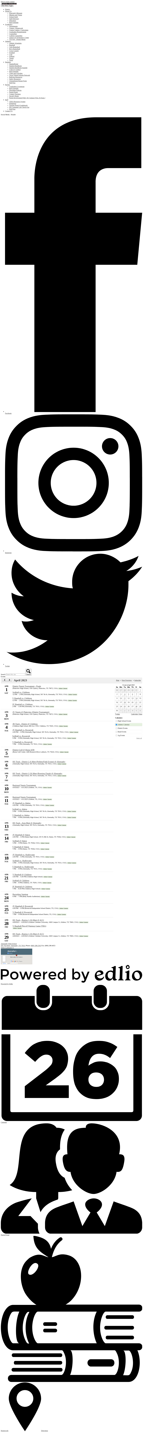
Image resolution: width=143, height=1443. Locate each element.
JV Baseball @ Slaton (21, 835)
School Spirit (13, 17)
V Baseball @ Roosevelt (22, 912)
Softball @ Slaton (20, 841)
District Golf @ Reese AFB (23, 750)
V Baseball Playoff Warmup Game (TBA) (29, 926)
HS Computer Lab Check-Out (19, 107)
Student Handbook (15, 66)
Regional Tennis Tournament (24, 785)
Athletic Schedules (15, 43)
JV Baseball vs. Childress (22, 704)
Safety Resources (15, 79)
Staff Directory (14, 19)
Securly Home (14, 96)
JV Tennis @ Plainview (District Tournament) (31, 712)
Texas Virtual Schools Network (19, 75)
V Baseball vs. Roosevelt (22, 742)
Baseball (12, 45)
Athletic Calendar (123, 725)
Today (117, 714)
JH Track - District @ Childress (25, 724)
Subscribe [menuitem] (137, 680)
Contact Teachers (15, 94)
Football (12, 53)
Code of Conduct (15, 70)
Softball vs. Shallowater (22, 861)
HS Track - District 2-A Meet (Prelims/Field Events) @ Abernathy (39, 762)
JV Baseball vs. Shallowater (24, 855)
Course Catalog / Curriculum (18, 30)
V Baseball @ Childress (22, 874)
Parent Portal (13, 92)
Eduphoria (12, 103)
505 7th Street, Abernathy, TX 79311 (13, 946)
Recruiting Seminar (20, 894)
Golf (10, 54)
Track (11, 60)
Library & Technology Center (19, 38)
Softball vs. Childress (21, 692)
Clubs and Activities (16, 73)
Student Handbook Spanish (18, 68)
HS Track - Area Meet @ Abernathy (27, 823)
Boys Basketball (14, 49)
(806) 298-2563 (36, 946)
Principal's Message (15, 13)
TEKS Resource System (17, 102)
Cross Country (14, 51)
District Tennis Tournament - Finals (27, 686)
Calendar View (136, 714)
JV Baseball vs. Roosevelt (23, 730)
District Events (123, 728)
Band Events (122, 732)
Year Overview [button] (127, 680)
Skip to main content (7, 2)
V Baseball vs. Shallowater (23, 867)
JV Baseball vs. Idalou (21, 803)
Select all (139, 738)
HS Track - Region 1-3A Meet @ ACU (28, 920)
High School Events (124, 721)
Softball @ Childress (21, 880)
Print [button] (117, 680)
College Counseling (15, 36)
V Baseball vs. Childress (22, 698)
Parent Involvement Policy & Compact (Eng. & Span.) (27, 98)
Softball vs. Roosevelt (21, 736)
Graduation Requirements (17, 32)
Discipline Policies (15, 90)
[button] (8, 11)
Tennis (11, 58)
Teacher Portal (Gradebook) (18, 105)
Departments (13, 26)
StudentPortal (13, 64)
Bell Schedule (13, 22)
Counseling (13, 34)
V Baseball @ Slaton (20, 847)
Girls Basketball (14, 47)
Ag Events (121, 735)
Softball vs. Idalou (19, 809)
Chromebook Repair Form (18, 81)
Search (3, 674)
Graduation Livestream (16, 86)
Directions (12, 21)
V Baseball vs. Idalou (21, 815)
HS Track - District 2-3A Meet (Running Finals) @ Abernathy (37, 773)
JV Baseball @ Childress (22, 887)
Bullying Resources (15, 77)
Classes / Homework (16, 28)
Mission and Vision (15, 15)
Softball (11, 56)
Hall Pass (12, 83)
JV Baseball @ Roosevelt (23, 906)
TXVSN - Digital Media (17, 39)
